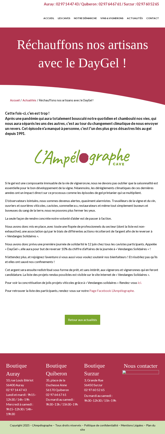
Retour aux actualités (82, 320)
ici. (140, 282)
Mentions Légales (132, 425)
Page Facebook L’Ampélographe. (111, 290)
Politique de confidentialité (101, 425)
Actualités (29, 100)
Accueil (15, 100)
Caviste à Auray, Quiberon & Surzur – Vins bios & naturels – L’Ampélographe (24, 16)
